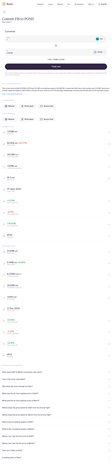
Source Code (48, 106)
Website (11, 106)
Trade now (56, 66)
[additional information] (109, 132)
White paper (29, 106)
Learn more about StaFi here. (12, 94)
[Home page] (7, 4)
